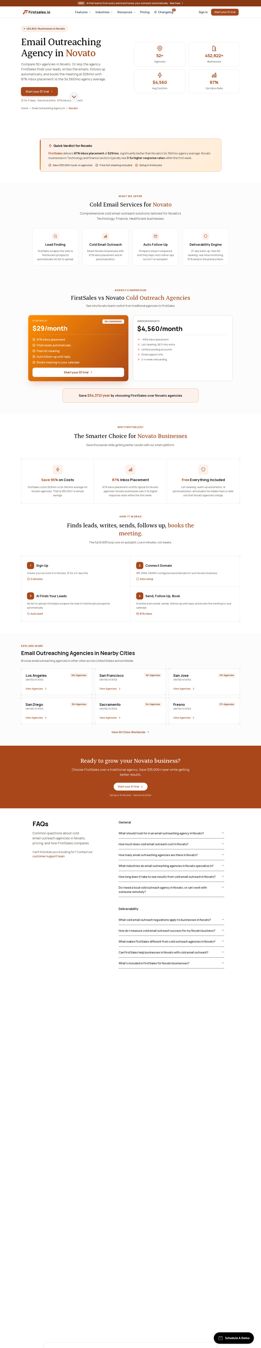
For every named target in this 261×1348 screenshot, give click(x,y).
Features (81, 12)
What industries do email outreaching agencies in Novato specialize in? (166, 866)
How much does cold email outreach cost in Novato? (153, 844)
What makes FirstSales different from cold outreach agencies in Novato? (167, 941)
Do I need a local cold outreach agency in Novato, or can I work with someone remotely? (163, 890)
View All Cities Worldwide (128, 732)
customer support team (48, 856)
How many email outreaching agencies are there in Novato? (158, 855)
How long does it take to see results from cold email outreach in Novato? (167, 877)
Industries (103, 12)
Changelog (166, 11)
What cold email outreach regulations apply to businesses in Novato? (165, 920)
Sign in (203, 12)
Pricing (144, 12)
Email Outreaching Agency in (48, 108)
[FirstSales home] (37, 12)
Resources (124, 12)
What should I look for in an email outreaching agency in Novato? (161, 833)
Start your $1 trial (224, 12)
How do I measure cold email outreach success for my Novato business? (167, 931)
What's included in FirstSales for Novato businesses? (154, 963)
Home (24, 108)
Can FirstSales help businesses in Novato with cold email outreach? (163, 952)
